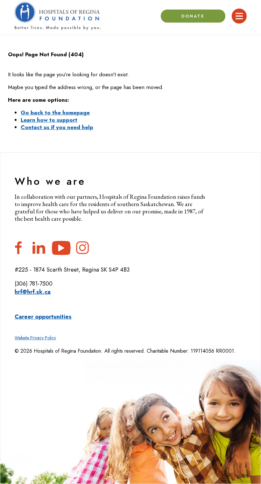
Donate (193, 16)
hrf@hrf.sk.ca (33, 292)
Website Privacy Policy (35, 338)
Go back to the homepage (55, 112)
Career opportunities (43, 317)
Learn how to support (49, 120)
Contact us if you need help (57, 127)
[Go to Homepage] (57, 16)
